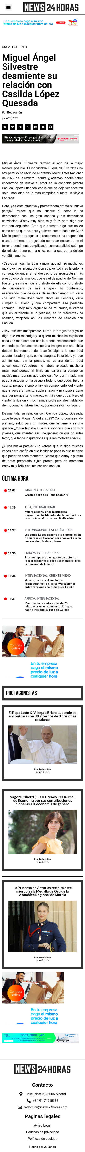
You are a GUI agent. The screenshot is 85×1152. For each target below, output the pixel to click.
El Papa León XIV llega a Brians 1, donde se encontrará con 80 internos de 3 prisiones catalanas (42, 716)
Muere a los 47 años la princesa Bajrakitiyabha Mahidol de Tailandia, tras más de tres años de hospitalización (53, 515)
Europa (30, 553)
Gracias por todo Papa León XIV (46, 494)
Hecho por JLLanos (42, 1146)
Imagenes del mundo (40, 490)
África (30, 598)
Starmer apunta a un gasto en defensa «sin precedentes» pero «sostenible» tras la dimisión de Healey (53, 561)
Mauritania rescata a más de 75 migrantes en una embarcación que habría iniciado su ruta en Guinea (48, 606)
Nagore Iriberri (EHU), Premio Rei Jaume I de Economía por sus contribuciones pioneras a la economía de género (43, 800)
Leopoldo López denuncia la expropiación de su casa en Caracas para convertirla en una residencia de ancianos (53, 538)
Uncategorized (14, 47)
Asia (28, 507)
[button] (8, 7)
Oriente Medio (60, 575)
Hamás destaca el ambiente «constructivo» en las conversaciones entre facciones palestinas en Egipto (50, 583)
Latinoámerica (60, 530)
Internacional (44, 507)
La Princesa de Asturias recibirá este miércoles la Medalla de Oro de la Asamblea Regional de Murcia (42, 891)
